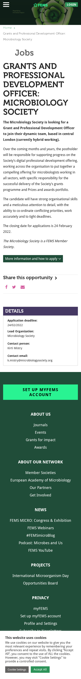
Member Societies (40, 472)
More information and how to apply (31, 259)
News (40, 509)
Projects (40, 564)
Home (7, 27)
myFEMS (40, 608)
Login (71, 4)
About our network (40, 461)
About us (40, 414)
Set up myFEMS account (40, 392)
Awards (40, 447)
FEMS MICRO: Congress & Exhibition (40, 520)
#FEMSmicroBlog (40, 535)
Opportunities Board (40, 583)
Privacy (40, 597)
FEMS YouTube (40, 550)
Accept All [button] (40, 669)
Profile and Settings (40, 623)
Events (40, 432)
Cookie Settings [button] (17, 669)
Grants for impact (40, 440)
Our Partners (41, 487)
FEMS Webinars (40, 528)
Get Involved (40, 495)
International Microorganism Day (40, 575)
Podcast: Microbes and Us (41, 543)
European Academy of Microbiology (40, 480)
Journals (41, 425)
